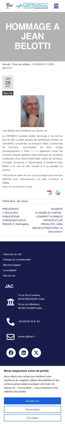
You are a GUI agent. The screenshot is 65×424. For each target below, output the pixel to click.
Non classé (22, 201)
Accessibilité (9, 270)
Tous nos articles (21, 64)
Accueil (6, 64)
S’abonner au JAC (12, 254)
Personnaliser (32, 409)
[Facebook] (11, 352)
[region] (32, 395)
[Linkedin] (23, 352)
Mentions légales (12, 265)
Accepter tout (32, 400)
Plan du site (9, 275)
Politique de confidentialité (17, 259)
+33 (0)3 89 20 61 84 (28, 321)
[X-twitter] (36, 352)
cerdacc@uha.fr (26, 336)
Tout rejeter (32, 417)
